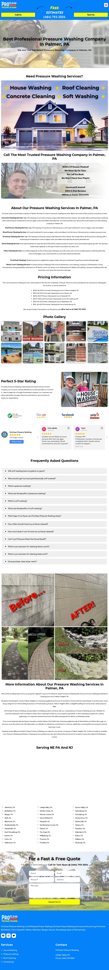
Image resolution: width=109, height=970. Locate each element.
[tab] (54, 471)
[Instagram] (8, 936)
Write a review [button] (17, 442)
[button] (106, 5)
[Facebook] (3, 936)
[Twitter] (14, 936)
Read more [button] (79, 446)
